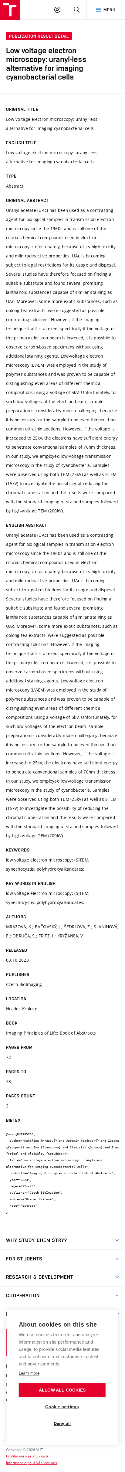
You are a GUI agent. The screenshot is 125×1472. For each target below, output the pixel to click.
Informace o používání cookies (31, 1462)
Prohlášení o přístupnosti (27, 1455)
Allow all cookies (62, 1390)
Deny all (62, 1423)
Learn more (29, 1373)
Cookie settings (62, 1407)
